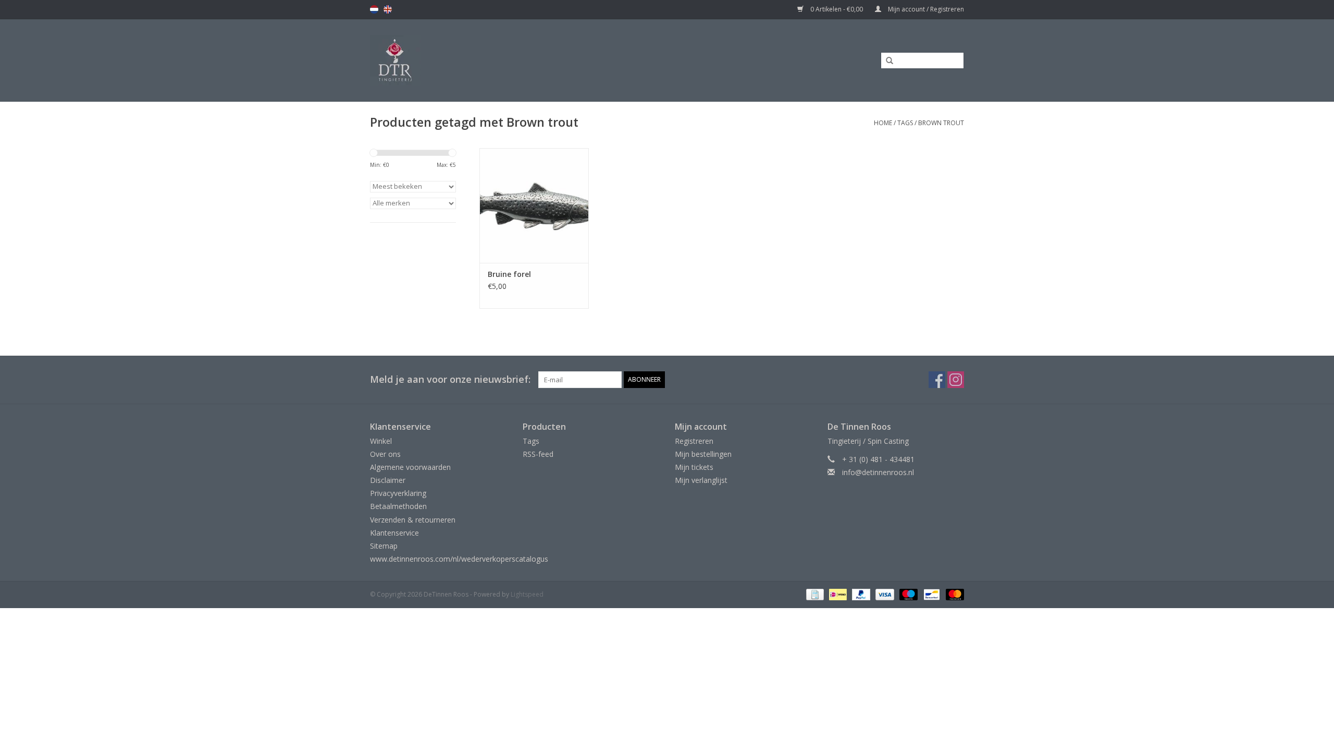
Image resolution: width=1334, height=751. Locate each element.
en (388, 9)
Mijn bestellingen (703, 454)
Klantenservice (394, 533)
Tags (905, 122)
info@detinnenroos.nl (878, 472)
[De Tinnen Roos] (478, 60)
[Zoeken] (886, 61)
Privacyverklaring (398, 493)
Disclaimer (387, 480)
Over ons (385, 454)
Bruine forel (509, 274)
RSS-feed (538, 454)
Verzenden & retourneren (412, 520)
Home (883, 122)
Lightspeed (527, 594)
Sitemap (384, 546)
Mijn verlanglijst (701, 480)
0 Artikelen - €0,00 (836, 9)
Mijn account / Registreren (925, 9)
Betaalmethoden (398, 506)
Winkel (381, 441)
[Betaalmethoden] (813, 594)
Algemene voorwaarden (410, 467)
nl (374, 9)
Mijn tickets (694, 467)
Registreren (694, 441)
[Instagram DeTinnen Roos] (955, 379)
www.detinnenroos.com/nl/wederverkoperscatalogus (459, 559)
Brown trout (941, 122)
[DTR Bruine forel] (534, 205)
